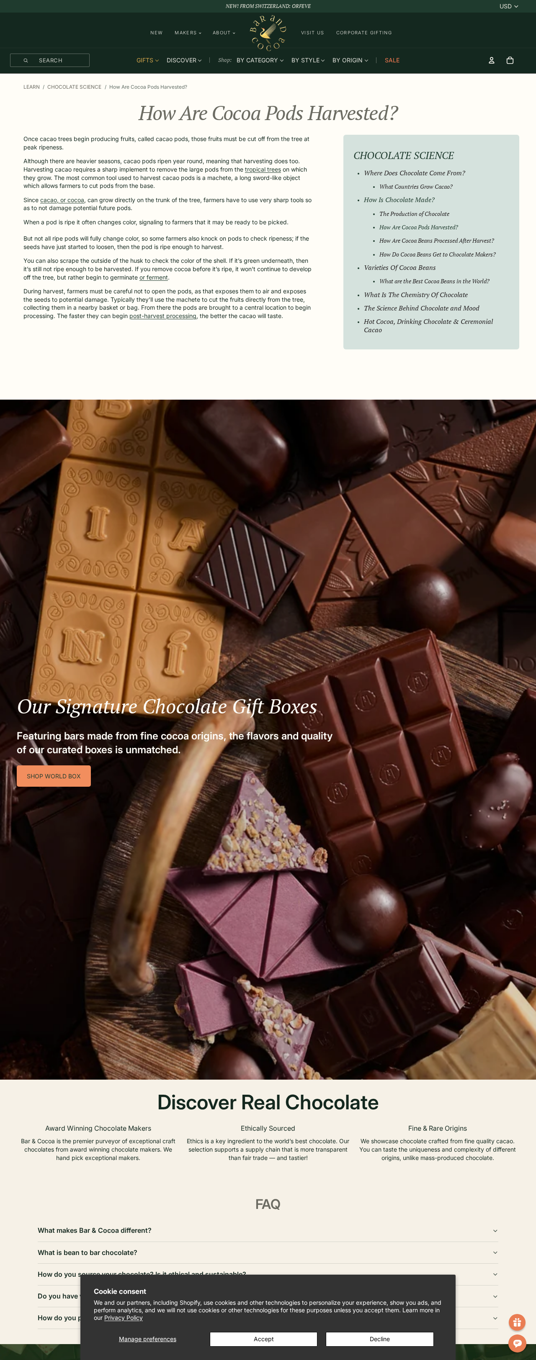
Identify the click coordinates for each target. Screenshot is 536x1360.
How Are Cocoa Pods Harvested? (418, 227)
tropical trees (263, 169)
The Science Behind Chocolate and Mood (421, 308)
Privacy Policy (123, 1317)
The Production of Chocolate (414, 214)
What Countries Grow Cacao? (416, 186)
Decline (380, 1338)
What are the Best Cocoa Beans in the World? (434, 281)
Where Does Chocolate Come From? (414, 172)
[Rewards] (517, 1322)
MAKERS (186, 33)
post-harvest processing (162, 315)
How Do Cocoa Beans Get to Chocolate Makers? (437, 254)
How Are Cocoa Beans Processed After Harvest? (436, 240)
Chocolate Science (74, 87)
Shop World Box (54, 776)
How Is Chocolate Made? (399, 199)
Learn (31, 87)
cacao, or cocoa (62, 199)
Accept (264, 1338)
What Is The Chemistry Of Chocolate (416, 294)
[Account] (491, 60)
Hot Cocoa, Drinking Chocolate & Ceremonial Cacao (428, 325)
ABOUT (222, 33)
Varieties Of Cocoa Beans (400, 267)
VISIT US (313, 33)
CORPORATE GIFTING (364, 33)
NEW (156, 33)
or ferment (153, 277)
